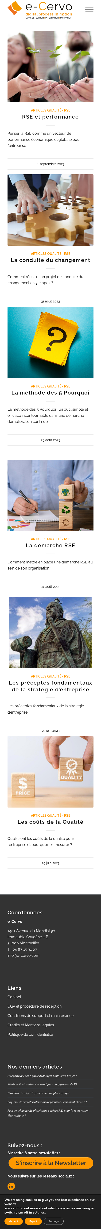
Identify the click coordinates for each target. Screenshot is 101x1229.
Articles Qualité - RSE (50, 110)
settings (39, 1212)
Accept (13, 1221)
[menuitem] (87, 9)
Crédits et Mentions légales (31, 1025)
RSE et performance (50, 117)
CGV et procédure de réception (35, 1006)
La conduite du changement (50, 260)
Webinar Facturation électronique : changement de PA (42, 1084)
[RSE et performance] (50, 66)
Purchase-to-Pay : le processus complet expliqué (39, 1093)
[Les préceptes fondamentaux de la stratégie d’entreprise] (50, 632)
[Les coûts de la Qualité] (50, 772)
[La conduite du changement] (50, 210)
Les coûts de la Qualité (51, 822)
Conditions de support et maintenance (41, 1015)
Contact (14, 997)
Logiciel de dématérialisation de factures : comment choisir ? (47, 1101)
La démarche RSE (50, 545)
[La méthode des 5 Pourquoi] (50, 342)
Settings (53, 1221)
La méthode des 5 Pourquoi (50, 393)
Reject (33, 1221)
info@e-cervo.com (23, 955)
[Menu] (87, 9)
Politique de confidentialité (30, 1034)
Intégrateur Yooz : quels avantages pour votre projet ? (42, 1075)
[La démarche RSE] (50, 495)
